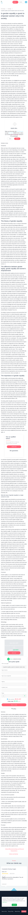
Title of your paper (5, 663)
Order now (14, 446)
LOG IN (20, 2)
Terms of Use (4, 911)
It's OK (14, 904)
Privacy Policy (10, 911)
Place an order (14, 704)
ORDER (14, 2)
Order (17, 138)
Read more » (4, 902)
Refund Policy (17, 911)
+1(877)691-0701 (14, 5)
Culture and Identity (13, 854)
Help (10, 138)
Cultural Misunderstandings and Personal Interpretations (14, 849)
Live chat (24, 911)
